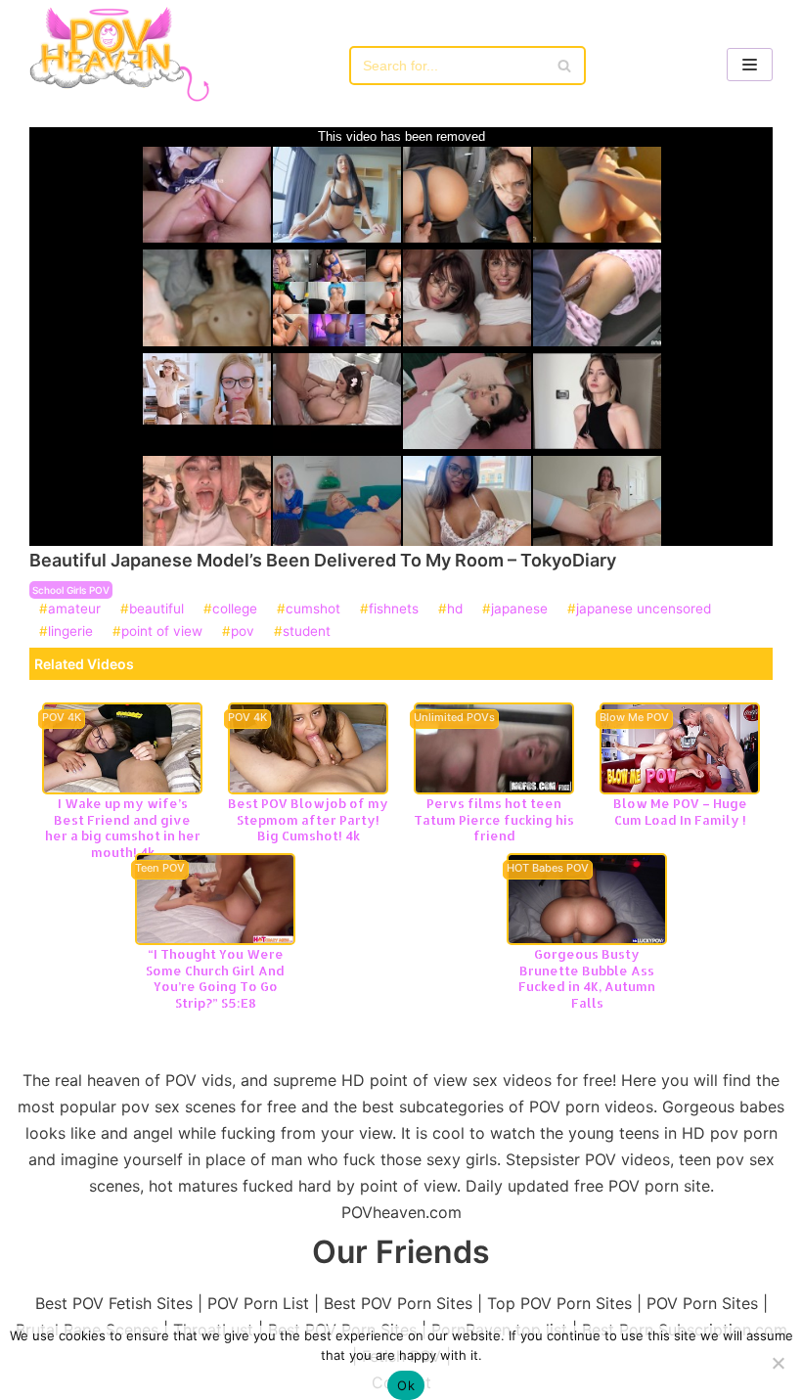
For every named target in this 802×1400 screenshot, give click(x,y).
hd (455, 609)
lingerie (70, 632)
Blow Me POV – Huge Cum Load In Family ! (680, 811)
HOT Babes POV (548, 869)
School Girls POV (71, 590)
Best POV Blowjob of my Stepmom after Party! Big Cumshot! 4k (308, 819)
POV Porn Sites (702, 1303)
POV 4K (61, 718)
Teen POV (160, 869)
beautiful (156, 609)
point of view (161, 632)
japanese (519, 609)
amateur (74, 609)
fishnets (394, 609)
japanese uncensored (643, 609)
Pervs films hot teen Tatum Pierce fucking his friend (494, 819)
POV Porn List (258, 1303)
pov (242, 632)
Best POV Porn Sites (398, 1303)
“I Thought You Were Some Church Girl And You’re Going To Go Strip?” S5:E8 (215, 978)
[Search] (564, 65)
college (234, 609)
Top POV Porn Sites (559, 1303)
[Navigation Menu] (750, 64)
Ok (406, 1385)
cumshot (313, 609)
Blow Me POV (634, 718)
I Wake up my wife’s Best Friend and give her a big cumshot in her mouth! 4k (122, 827)
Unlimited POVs (454, 718)
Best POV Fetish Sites (114, 1303)
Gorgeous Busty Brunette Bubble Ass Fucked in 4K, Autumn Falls (586, 978)
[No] (777, 1363)
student (307, 632)
